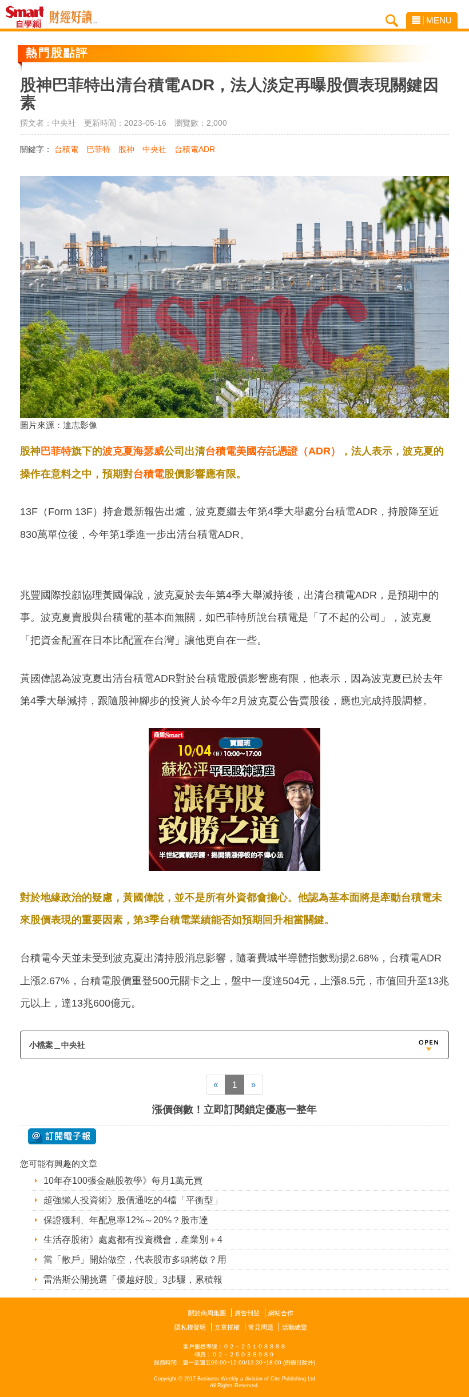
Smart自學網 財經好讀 (73, 17)
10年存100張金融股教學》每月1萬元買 (122, 1181)
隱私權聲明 (190, 1327)
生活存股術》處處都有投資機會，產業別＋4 (132, 1239)
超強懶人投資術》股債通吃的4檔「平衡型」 (132, 1200)
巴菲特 (98, 149)
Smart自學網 (28, 17)
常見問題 (260, 1327)
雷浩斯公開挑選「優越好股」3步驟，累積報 (132, 1279)
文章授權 (227, 1327)
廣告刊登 (247, 1313)
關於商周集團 (207, 1313)
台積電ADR (194, 149)
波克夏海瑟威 (133, 451)
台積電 (66, 149)
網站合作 (280, 1313)
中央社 (154, 149)
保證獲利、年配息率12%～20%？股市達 (125, 1220)
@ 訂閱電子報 (62, 1136)
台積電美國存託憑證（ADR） (273, 451)
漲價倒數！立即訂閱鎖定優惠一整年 (234, 1109)
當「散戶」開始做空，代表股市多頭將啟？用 (134, 1259)
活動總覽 (294, 1327)
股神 (126, 149)
